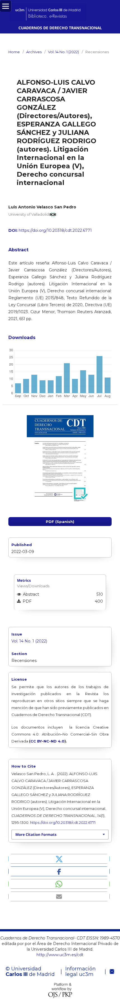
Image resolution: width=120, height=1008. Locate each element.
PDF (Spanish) (60, 521)
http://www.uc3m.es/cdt (60, 954)
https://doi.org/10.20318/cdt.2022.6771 (55, 230)
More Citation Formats (35, 834)
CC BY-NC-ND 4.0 (47, 741)
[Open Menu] (5, 6)
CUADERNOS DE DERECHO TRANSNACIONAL (60, 27)
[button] (59, 859)
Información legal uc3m (80, 971)
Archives (34, 52)
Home (14, 52)
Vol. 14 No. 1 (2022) (63, 52)
